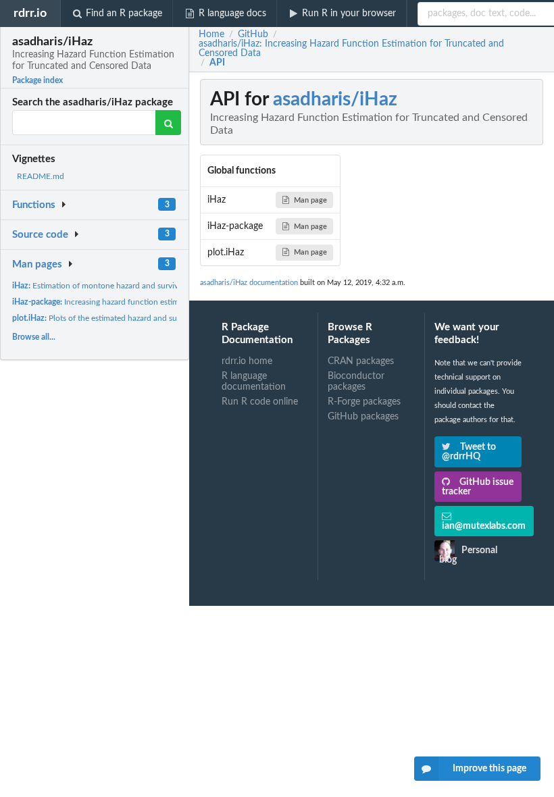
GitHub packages (363, 416)
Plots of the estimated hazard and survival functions (122, 318)
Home (211, 34)
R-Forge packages (364, 402)
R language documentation (254, 381)
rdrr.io (30, 13)
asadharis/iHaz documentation (249, 282)
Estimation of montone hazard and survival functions (116, 286)
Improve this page (489, 768)
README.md (40, 176)
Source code (40, 235)
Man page (310, 200)
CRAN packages (361, 361)
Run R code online (260, 402)
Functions (33, 205)
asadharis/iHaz (335, 99)
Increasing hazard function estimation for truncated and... (140, 302)
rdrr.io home (247, 361)
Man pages (37, 264)
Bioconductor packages (356, 381)
